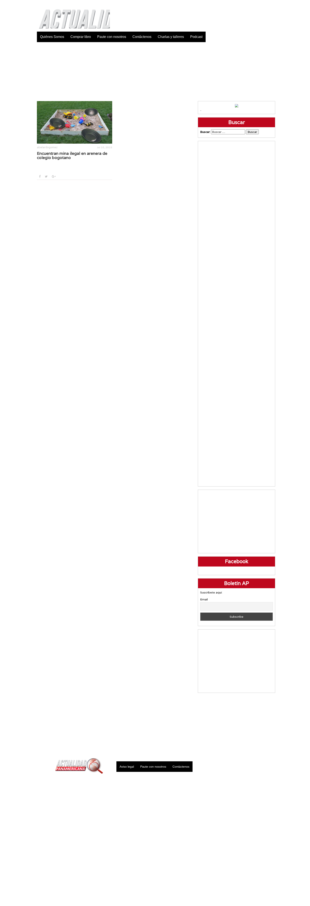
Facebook (240, 4)
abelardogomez (47, 147)
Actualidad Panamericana (72, 15)
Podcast (196, 37)
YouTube (272, 4)
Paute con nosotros (111, 37)
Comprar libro (80, 37)
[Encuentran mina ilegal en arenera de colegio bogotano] (74, 122)
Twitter (251, 4)
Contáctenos (141, 37)
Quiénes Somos (52, 37)
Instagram (261, 4)
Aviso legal (127, 766)
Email (204, 599)
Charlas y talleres (171, 37)
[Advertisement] (155, 71)
